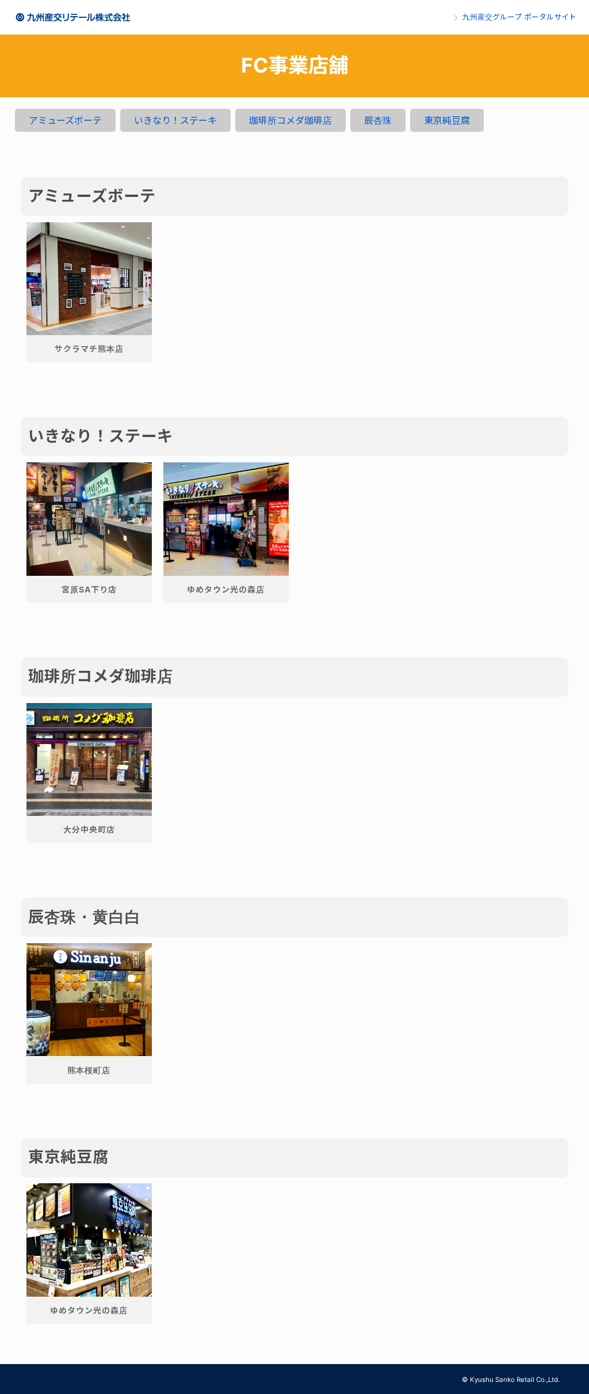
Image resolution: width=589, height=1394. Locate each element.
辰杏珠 (378, 120)
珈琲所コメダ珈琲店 (290, 120)
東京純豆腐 (447, 120)
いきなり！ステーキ (175, 120)
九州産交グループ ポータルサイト (519, 17)
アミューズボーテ (65, 120)
